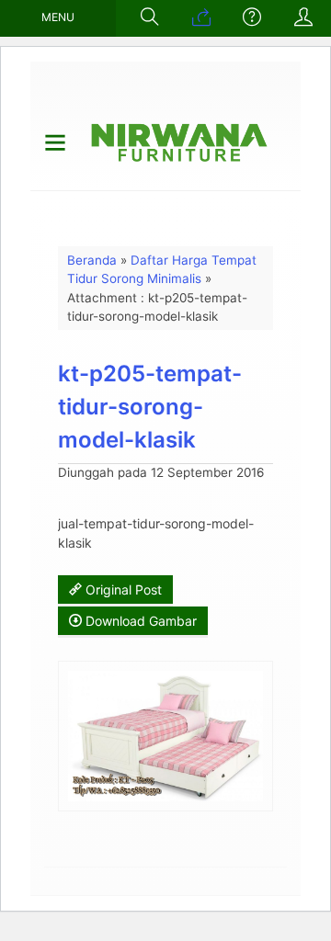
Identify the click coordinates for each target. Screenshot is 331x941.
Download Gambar (139, 621)
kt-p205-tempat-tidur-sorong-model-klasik (150, 406)
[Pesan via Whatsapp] (201, 18)
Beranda (92, 260)
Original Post (122, 589)
